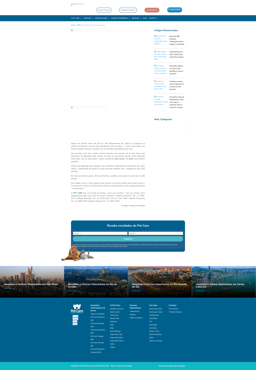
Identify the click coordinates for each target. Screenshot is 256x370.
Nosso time (114, 315)
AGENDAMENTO (152, 10)
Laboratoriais (134, 311)
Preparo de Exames (104, 10)
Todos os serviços (155, 341)
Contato (152, 18)
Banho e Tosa (154, 331)
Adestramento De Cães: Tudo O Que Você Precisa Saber (177, 54)
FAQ (111, 325)
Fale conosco (173, 309)
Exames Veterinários (119, 18)
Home (73, 25)
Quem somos (115, 312)
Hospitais (87, 18)
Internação (153, 325)
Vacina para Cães (155, 309)
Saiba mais (8, 288)
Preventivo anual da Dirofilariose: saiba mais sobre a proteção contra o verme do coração (177, 102)
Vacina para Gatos (156, 312)
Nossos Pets (114, 318)
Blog (145, 18)
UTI (150, 321)
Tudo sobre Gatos (116, 337)
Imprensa (113, 321)
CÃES (79, 25)
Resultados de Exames (128, 10)
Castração (153, 328)
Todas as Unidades (97, 314)
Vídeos (112, 347)
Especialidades (101, 18)
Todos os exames (136, 318)
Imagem (133, 314)
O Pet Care (75, 18)
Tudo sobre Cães (116, 334)
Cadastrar (128, 238)
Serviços (135, 18)
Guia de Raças (115, 331)
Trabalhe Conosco (175, 312)
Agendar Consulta (116, 309)
